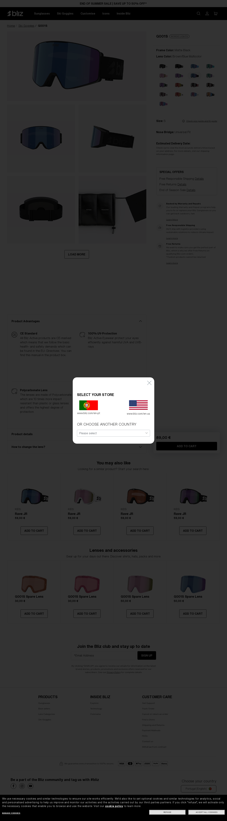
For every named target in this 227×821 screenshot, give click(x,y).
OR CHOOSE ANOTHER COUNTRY (106, 424)
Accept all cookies (207, 812)
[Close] (149, 382)
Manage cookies (11, 813)
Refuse (167, 812)
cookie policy (114, 806)
